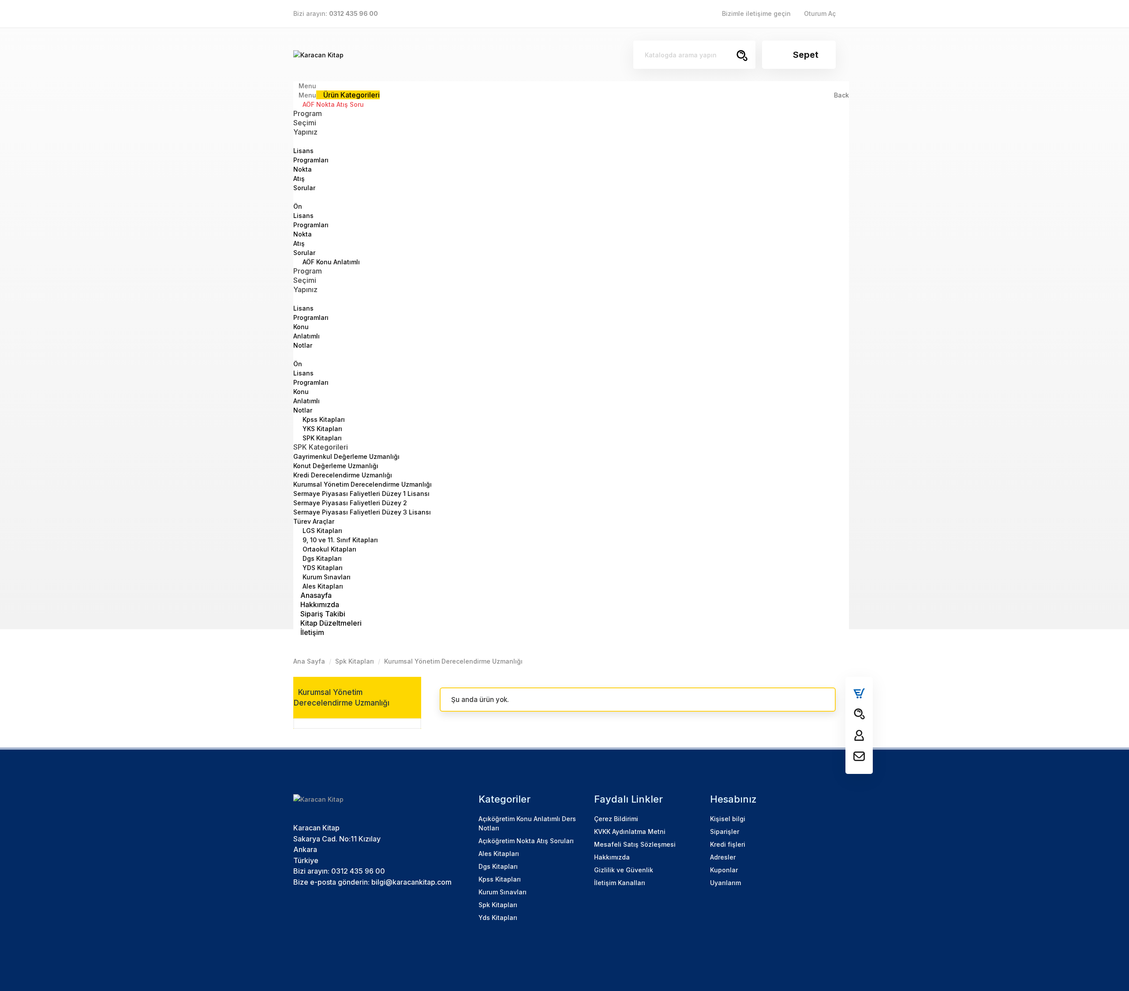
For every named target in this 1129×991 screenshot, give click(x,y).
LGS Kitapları (321, 530)
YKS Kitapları (321, 428)
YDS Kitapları (322, 567)
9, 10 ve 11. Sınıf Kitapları (339, 540)
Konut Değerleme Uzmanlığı (335, 465)
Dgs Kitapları (321, 558)
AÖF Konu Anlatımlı (330, 262)
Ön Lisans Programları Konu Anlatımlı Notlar (311, 387)
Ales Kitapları (322, 586)
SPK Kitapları (321, 438)
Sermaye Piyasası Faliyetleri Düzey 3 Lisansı (362, 512)
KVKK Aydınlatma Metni (629, 831)
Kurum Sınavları (326, 577)
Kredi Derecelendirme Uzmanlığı (342, 475)
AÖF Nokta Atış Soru (332, 104)
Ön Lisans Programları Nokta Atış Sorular (311, 229)
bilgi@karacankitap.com (411, 882)
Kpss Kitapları (323, 419)
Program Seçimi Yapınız (307, 122)
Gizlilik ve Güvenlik (623, 870)
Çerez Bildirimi (616, 818)
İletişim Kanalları (619, 882)
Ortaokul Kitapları (328, 549)
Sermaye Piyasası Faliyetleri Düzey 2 (350, 503)
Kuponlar (724, 870)
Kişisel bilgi (727, 818)
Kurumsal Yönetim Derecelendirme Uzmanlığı (362, 484)
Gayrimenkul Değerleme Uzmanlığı (346, 456)
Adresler (723, 857)
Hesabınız (733, 799)
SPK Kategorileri (320, 447)
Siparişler (724, 831)
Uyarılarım (725, 882)
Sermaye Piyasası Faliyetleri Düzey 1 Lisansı (361, 493)
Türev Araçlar (313, 521)
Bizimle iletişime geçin (756, 13)
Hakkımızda (612, 857)
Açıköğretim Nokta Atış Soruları (526, 841)
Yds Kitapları (498, 917)
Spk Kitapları (498, 904)
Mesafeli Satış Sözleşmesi (635, 844)
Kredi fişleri (727, 844)
